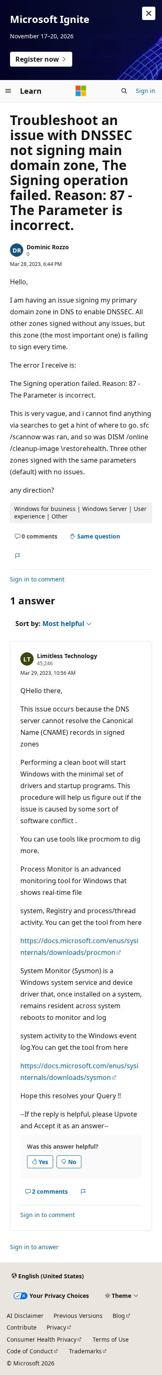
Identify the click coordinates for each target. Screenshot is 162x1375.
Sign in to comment (37, 579)
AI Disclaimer (25, 1316)
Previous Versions (78, 1316)
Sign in (145, 91)
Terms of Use (111, 1339)
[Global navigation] (8, 90)
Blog (119, 1316)
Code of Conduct (30, 1351)
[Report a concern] (17, 556)
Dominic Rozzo (48, 247)
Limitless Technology (67, 656)
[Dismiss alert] (148, 13)
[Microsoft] (81, 90)
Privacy (56, 1327)
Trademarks (85, 1351)
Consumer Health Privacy (41, 1339)
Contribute (22, 1327)
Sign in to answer (34, 1247)
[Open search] (124, 90)
